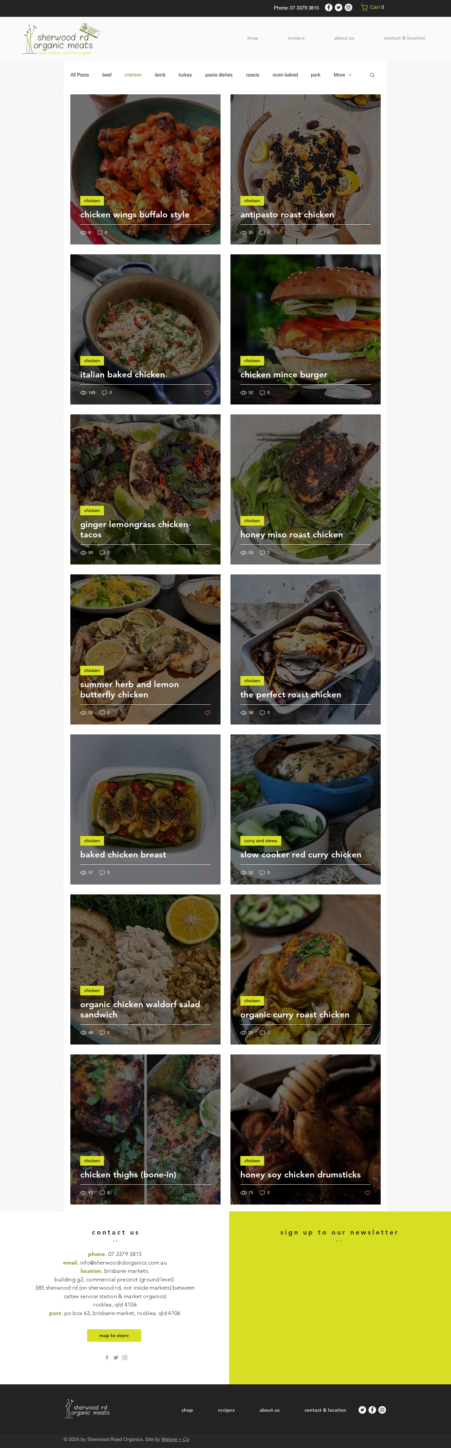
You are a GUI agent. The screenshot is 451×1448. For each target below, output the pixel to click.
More (339, 75)
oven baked (285, 75)
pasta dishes (219, 75)
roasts (253, 75)
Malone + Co (175, 1439)
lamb (160, 75)
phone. (115, 1254)
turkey (185, 75)
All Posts (79, 75)
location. (114, 1288)
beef (107, 75)
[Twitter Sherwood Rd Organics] (116, 1357)
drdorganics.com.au (141, 1262)
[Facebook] (328, 7)
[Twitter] (338, 7)
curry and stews (260, 840)
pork (316, 75)
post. (114, 1313)
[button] (374, 7)
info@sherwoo (98, 1262)
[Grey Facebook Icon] (107, 1357)
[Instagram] (348, 7)
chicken (133, 75)
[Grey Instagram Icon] (124, 1357)
